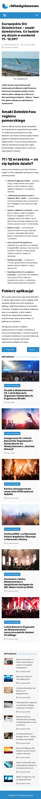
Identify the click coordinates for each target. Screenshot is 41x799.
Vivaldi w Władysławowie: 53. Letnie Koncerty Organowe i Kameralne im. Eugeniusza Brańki (19, 394)
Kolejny (32, 349)
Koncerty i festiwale (11, 47)
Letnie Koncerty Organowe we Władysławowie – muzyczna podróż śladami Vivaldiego (19, 631)
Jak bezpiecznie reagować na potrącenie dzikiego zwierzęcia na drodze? (26, 705)
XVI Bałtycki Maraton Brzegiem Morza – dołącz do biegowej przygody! (26, 736)
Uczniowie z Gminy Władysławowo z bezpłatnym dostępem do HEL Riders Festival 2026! (18, 583)
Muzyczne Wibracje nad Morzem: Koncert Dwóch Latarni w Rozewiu (26, 751)
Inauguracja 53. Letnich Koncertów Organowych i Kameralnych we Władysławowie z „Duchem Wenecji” (19, 443)
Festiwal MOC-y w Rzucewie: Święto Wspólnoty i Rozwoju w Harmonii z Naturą (20, 537)
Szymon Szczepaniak (11, 45)
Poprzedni (10, 349)
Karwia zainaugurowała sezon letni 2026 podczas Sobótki (18, 491)
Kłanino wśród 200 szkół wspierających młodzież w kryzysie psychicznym (26, 765)
